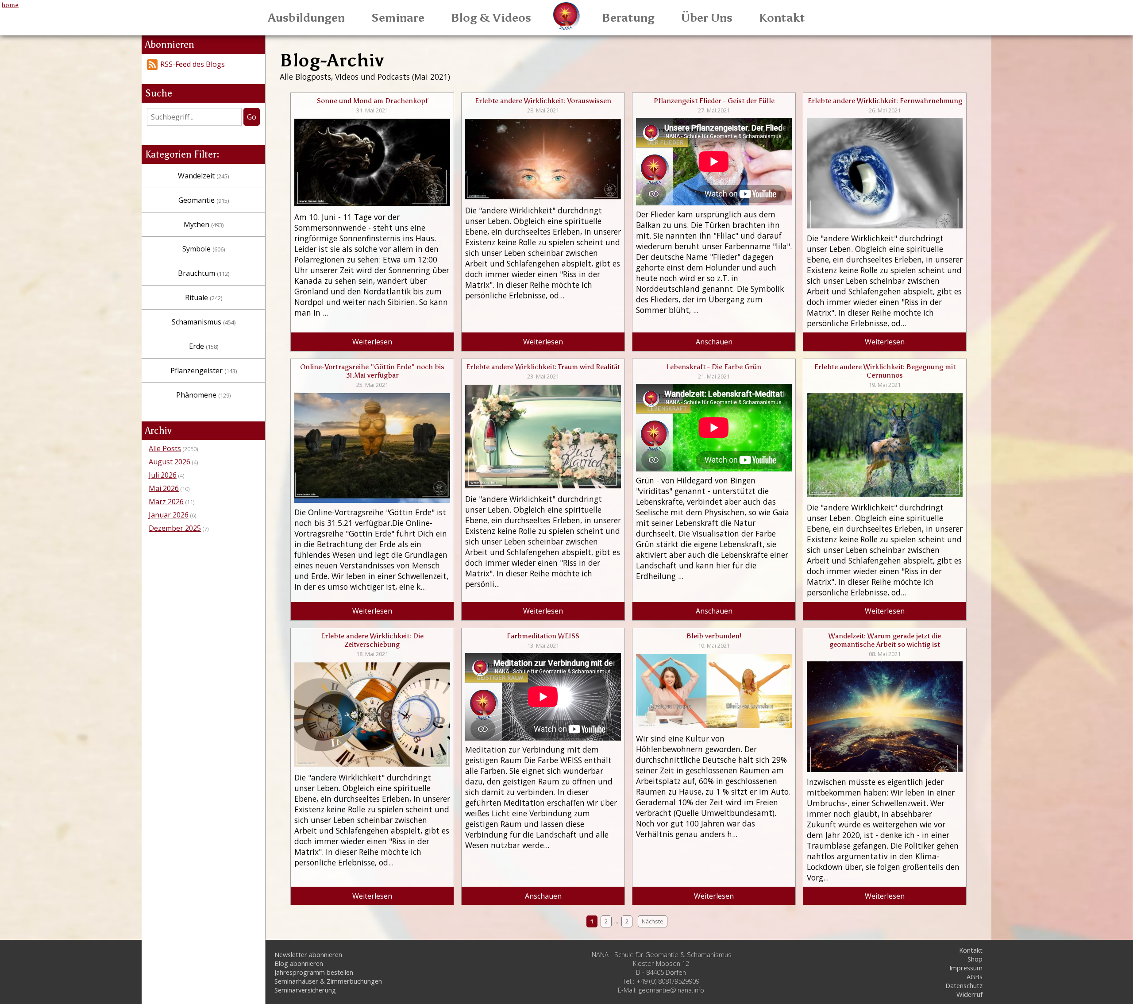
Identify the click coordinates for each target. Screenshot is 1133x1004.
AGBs (975, 976)
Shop (975, 958)
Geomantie (203, 200)
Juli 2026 (163, 475)
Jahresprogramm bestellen (313, 972)
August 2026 (169, 462)
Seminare (397, 18)
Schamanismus (203, 322)
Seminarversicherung (305, 989)
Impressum (966, 967)
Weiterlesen (372, 342)
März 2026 (166, 501)
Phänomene (203, 395)
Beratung (628, 18)
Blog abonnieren (298, 963)
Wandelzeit (203, 176)
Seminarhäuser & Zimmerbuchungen (328, 981)
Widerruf (969, 994)
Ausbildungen (306, 18)
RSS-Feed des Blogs (192, 64)
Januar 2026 (169, 515)
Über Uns (706, 18)
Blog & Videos (491, 18)
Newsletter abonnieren (308, 954)
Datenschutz (964, 985)
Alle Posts (165, 448)
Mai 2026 (164, 488)
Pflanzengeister (203, 370)
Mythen (204, 224)
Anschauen (714, 342)
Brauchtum (203, 273)
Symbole (203, 249)
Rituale (203, 297)
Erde (203, 346)
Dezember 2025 (175, 528)
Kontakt (782, 18)
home (10, 5)
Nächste (652, 921)
